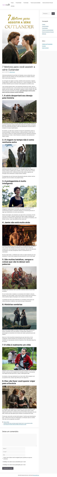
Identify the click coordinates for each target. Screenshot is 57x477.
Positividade (26, 2)
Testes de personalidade (35, 2)
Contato (44, 46)
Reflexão (12, 6)
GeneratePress (36, 475)
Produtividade (18, 2)
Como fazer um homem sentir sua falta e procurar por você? (15, 424)
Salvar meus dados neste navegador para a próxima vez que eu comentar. (17, 458)
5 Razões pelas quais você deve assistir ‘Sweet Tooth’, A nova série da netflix (18, 423)
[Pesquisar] (53, 13)
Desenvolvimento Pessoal (48, 2)
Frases (12, 2)
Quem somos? (45, 47)
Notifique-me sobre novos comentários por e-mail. (14, 461)
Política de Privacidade (47, 44)
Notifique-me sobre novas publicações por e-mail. (14, 464)
